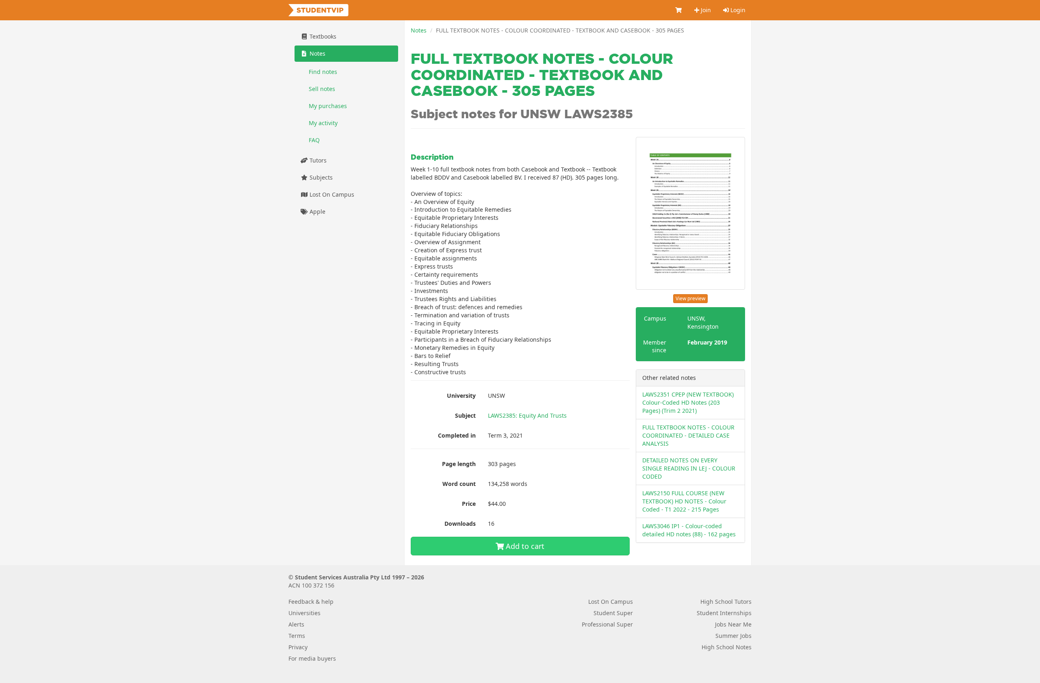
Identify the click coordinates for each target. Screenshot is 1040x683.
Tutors (317, 160)
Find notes (323, 72)
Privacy (298, 647)
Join (705, 10)
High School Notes (727, 647)
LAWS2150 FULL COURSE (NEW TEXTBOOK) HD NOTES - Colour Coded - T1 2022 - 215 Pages (684, 501)
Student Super (613, 613)
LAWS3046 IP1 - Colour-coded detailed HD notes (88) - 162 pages (689, 530)
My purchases (328, 106)
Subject (465, 415)
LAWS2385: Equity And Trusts (527, 415)
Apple (316, 211)
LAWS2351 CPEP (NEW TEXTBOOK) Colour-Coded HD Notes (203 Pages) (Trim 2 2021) (688, 402)
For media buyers (312, 658)
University (461, 395)
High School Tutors (726, 601)
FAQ (314, 140)
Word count (459, 484)
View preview (690, 298)
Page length (459, 464)
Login (737, 10)
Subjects (320, 177)
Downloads (460, 523)
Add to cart (524, 546)
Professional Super (607, 624)
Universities (304, 613)
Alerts (296, 624)
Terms (296, 636)
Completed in (457, 435)
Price (469, 503)
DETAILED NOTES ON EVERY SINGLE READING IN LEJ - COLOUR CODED (688, 468)
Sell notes (322, 89)
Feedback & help (311, 601)
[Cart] (679, 10)
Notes (419, 30)
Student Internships (724, 613)
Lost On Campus (331, 194)
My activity (323, 123)
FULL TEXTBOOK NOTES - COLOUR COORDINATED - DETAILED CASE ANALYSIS (688, 435)
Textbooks (322, 36)
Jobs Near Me (733, 624)
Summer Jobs (733, 636)
